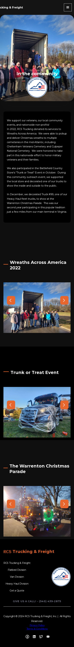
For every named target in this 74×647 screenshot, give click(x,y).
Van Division (17, 576)
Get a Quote (17, 590)
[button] (68, 7)
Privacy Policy (37, 625)
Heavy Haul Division (17, 583)
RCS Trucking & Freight (16, 563)
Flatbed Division (17, 569)
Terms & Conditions (37, 628)
